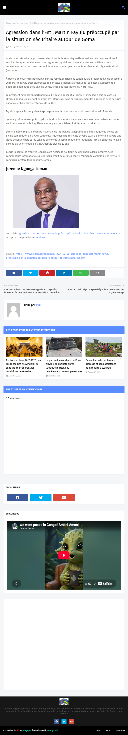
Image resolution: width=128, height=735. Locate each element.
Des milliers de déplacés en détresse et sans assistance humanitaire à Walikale (101, 364)
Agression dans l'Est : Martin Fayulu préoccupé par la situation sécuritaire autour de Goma (69, 233)
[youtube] (64, 497)
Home (99, 730)
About (108, 730)
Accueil (9, 23)
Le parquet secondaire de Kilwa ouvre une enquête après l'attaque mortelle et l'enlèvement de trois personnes (64, 366)
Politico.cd (42, 237)
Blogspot (27, 730)
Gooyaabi (53, 730)
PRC (10, 46)
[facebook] (17, 497)
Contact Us (120, 730)
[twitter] (41, 497)
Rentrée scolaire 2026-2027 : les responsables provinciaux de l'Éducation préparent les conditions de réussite (23, 366)
